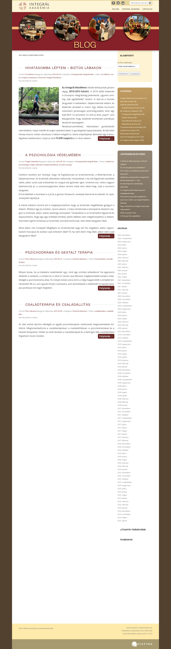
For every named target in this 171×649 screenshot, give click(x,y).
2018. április (122, 395)
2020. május (122, 318)
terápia (25, 77)
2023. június (122, 264)
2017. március (123, 437)
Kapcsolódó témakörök (128, 134)
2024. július (122, 245)
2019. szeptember (125, 341)
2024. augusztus (124, 241)
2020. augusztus (124, 309)
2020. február (123, 325)
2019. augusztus (124, 344)
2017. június (122, 427)
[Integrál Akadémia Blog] (34, 10)
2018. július (122, 386)
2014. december (124, 511)
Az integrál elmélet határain (129, 140)
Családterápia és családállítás (58, 305)
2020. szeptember (125, 306)
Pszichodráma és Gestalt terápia (59, 252)
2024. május (122, 251)
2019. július (122, 347)
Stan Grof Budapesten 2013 (130, 137)
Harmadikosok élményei (130, 121)
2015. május (122, 495)
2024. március (123, 257)
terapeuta (32, 77)
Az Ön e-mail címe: (125, 62)
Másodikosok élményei (130, 124)
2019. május (122, 354)
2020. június (122, 315)
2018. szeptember (125, 379)
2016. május (122, 460)
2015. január (122, 508)
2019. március (123, 360)
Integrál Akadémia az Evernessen (131, 98)
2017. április (122, 434)
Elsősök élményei (80, 259)
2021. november (124, 283)
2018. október (123, 376)
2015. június (122, 492)
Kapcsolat (147, 9)
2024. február (123, 261)
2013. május (122, 517)
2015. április (122, 498)
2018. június (122, 389)
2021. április (122, 286)
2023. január (122, 270)
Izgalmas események (127, 105)
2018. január (122, 405)
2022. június (122, 273)
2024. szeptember (125, 238)
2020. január (122, 328)
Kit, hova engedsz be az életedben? (132, 168)
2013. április (122, 520)
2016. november (124, 447)
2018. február (123, 402)
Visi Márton (29, 74)
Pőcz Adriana (30, 259)
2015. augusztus (124, 485)
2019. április (122, 357)
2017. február (123, 440)
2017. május (122, 431)
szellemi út (109, 161)
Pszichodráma (100, 259)
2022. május (122, 277)
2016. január (122, 469)
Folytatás (106, 138)
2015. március (123, 501)
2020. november (124, 299)
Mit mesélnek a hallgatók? (129, 111)
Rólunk (115, 9)
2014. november (124, 514)
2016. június (122, 456)
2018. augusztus (124, 383)
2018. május (122, 392)
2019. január (122, 366)
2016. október (123, 450)
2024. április (122, 254)
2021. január (122, 293)
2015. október (123, 479)
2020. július (122, 312)
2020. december (124, 296)
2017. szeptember (125, 418)
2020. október (123, 302)
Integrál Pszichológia (127, 130)
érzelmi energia (65, 164)
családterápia (100, 311)
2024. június (122, 248)
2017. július (122, 424)
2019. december (124, 331)
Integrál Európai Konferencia (132, 108)
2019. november (124, 334)
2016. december (124, 443)
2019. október (123, 338)
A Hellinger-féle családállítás (130, 216)
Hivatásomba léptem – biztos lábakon (63, 68)
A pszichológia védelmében (53, 155)
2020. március (123, 322)
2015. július (122, 488)
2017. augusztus (124, 421)
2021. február (123, 289)
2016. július (122, 453)
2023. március (123, 267)
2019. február (123, 363)
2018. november (124, 373)
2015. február (123, 504)
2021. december (124, 280)
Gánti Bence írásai (126, 101)
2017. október (123, 415)
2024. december (124, 235)
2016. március (123, 463)
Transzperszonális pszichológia (131, 127)
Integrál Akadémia (130, 9)
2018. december (124, 370)
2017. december (124, 408)
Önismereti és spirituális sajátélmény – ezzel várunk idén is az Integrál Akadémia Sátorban (134, 200)
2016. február (123, 466)
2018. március (123, 399)
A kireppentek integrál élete (82, 74)
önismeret (41, 77)
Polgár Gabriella (31, 161)
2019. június (122, 350)
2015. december (124, 472)
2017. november (124, 411)
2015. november (124, 476)
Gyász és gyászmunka (128, 213)
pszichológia (24, 164)
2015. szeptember (125, 482)
